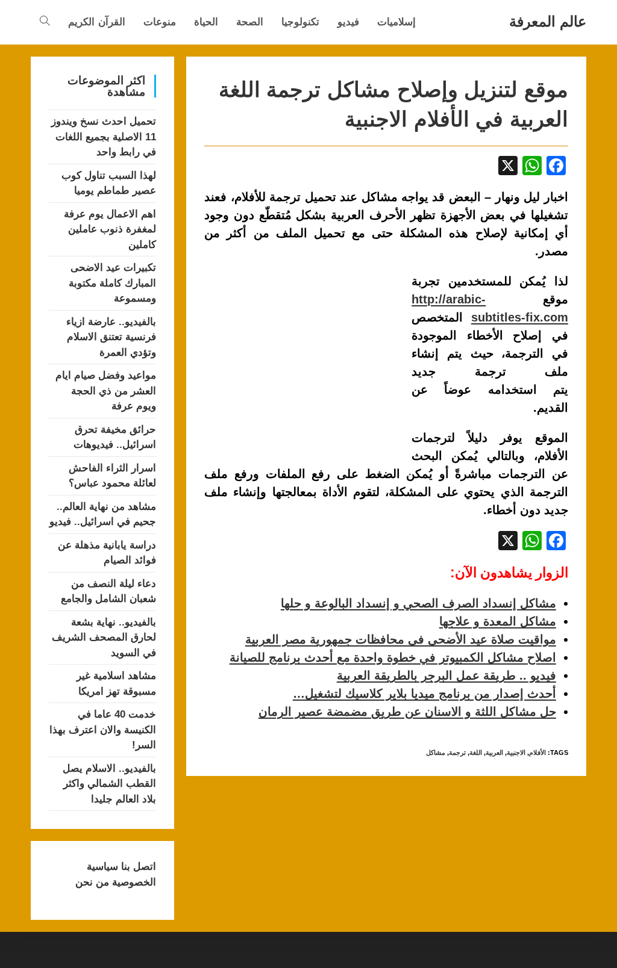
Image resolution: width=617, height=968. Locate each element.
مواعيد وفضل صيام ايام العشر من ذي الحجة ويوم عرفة (105, 391)
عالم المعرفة (547, 21)
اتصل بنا (137, 866)
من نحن (92, 882)
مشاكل (435, 752)
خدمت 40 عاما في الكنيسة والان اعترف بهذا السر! (102, 730)
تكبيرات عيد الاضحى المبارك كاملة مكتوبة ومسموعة (112, 283)
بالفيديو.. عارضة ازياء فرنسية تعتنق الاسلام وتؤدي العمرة (111, 337)
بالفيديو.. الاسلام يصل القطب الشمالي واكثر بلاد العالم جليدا (109, 784)
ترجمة (457, 752)
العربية (494, 752)
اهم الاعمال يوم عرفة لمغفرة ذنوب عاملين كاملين (110, 229)
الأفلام (537, 752)
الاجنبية (516, 752)
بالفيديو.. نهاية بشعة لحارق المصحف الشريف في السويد (104, 637)
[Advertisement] (305, 361)
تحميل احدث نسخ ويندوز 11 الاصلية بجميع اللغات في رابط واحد (103, 137)
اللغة (475, 752)
